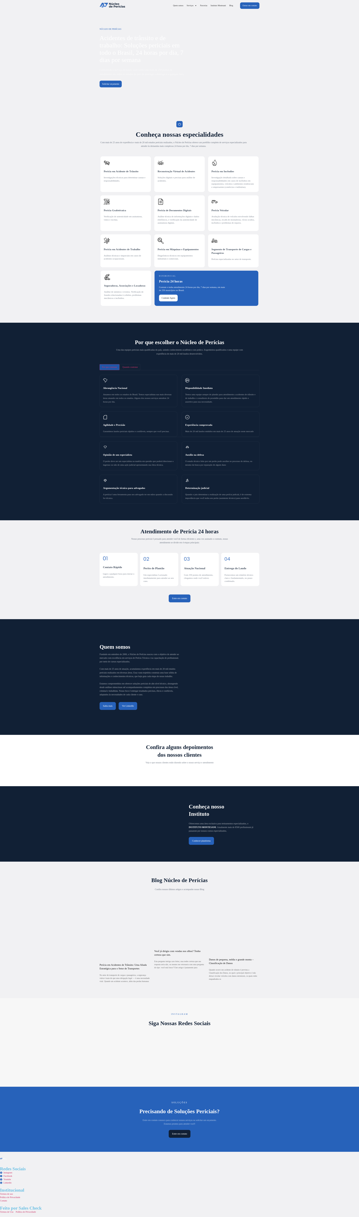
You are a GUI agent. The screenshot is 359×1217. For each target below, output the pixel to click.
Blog (231, 5)
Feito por (21, 1208)
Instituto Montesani (218, 5)
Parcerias (203, 5)
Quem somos (178, 5)
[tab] (109, 367)
